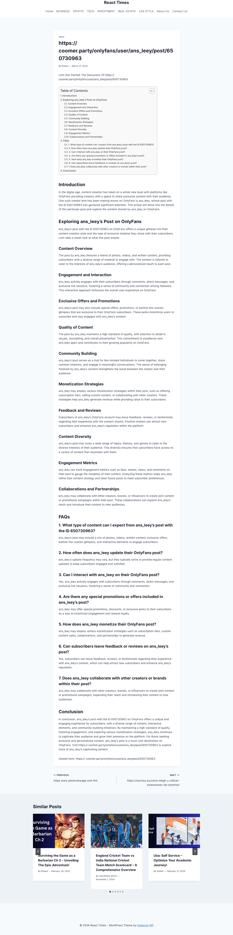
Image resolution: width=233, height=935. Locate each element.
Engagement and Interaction (83, 107)
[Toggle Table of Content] (150, 91)
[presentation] (58, 831)
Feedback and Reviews (80, 125)
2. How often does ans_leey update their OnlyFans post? (98, 148)
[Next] (194, 851)
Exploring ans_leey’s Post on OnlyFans (85, 99)
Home (49, 11)
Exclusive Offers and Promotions (85, 111)
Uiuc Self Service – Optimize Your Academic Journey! (173, 860)
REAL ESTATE (127, 11)
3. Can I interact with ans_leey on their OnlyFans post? (97, 152)
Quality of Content (78, 114)
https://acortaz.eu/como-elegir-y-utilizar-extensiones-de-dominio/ (153, 780)
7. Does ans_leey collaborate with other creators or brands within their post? (107, 166)
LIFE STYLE (146, 11)
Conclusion (69, 170)
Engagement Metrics (79, 133)
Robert (65, 66)
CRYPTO (78, 11)
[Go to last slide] (38, 851)
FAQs (66, 140)
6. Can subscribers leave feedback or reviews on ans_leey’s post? (103, 163)
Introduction (69, 95)
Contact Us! (180, 11)
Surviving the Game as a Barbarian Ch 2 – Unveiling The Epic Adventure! (58, 860)
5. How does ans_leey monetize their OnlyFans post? (96, 159)
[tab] (110, 892)
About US (163, 11)
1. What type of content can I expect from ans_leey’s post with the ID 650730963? (111, 144)
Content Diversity (78, 129)
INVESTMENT (106, 11)
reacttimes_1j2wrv (108, 876)
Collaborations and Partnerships (86, 137)
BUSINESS (63, 11)
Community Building (79, 118)
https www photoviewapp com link (75, 778)
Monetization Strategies (81, 122)
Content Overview (77, 103)
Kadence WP (145, 925)
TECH (90, 11)
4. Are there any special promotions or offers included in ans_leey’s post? (106, 155)
